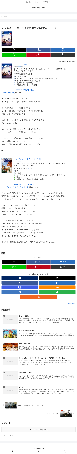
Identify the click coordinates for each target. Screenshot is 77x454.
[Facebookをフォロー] (20, 283)
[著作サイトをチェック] (20, 278)
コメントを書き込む (38, 429)
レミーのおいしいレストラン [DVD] (27, 159)
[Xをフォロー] (57, 278)
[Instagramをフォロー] (20, 287)
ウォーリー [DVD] (20, 64)
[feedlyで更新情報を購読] (57, 292)
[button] (63, 55)
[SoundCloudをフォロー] (57, 287)
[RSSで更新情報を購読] (38, 297)
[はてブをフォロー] (57, 283)
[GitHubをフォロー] (20, 292)
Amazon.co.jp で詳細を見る (24, 90)
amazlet (19, 66)
